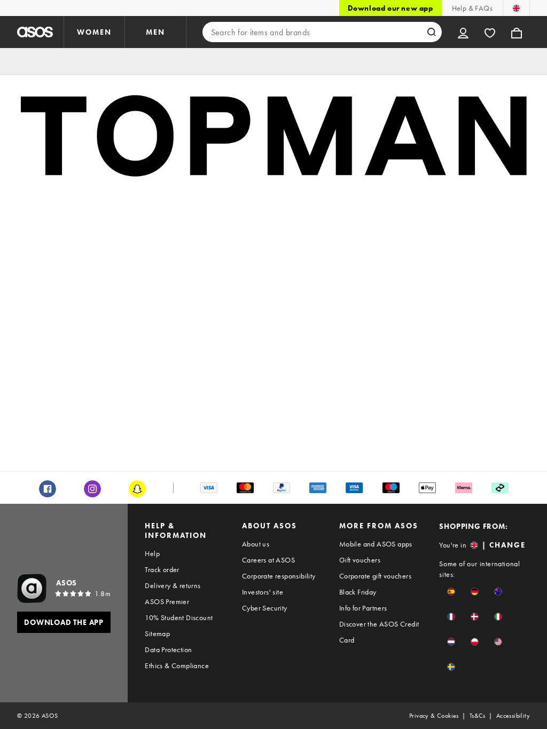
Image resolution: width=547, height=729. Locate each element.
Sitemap (157, 633)
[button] (451, 592)
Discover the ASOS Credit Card (379, 632)
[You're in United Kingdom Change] (516, 8)
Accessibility (513, 715)
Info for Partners (363, 608)
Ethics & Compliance (177, 665)
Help (152, 553)
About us (255, 544)
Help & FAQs (472, 8)
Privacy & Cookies (434, 715)
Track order (162, 569)
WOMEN (94, 32)
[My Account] (463, 32)
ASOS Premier (167, 601)
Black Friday (358, 592)
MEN (155, 32)
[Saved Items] (489, 32)
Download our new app (390, 8)
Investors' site (262, 592)
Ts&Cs (478, 715)
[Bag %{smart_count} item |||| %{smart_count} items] (516, 32)
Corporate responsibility (279, 576)
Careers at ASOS (268, 560)
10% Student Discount (179, 617)
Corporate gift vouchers (375, 576)
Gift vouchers (359, 560)
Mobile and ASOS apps (375, 544)
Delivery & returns (172, 585)
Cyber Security (264, 608)
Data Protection (168, 649)
